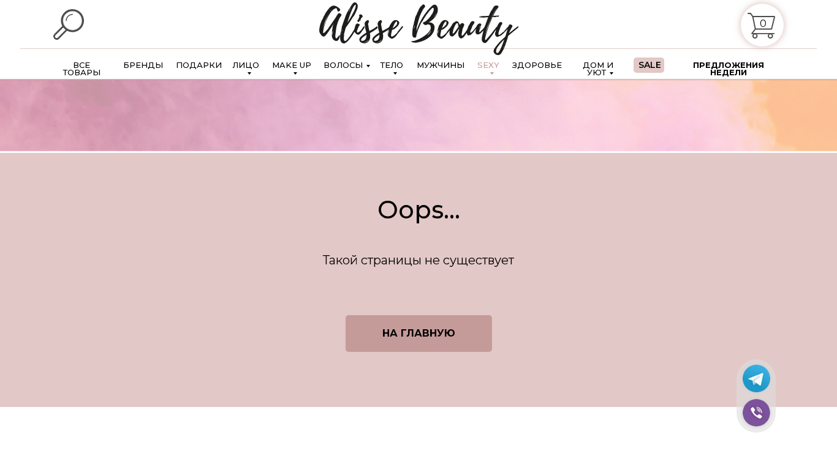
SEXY (488, 65)
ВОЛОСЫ (343, 65)
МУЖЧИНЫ (440, 65)
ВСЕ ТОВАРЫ (81, 68)
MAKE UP (291, 65)
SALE (649, 65)
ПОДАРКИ (199, 65)
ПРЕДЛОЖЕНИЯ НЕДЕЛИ (728, 68)
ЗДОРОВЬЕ (537, 65)
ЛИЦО (245, 65)
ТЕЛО (392, 65)
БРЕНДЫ (143, 65)
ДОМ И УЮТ (598, 68)
